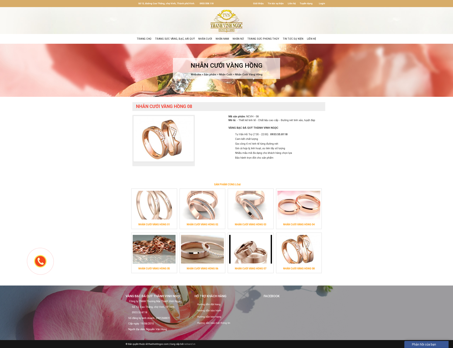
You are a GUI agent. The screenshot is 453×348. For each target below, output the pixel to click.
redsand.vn (189, 344)
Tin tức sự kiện (276, 3)
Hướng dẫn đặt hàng (208, 304)
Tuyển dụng (306, 3)
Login (321, 3)
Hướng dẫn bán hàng (209, 316)
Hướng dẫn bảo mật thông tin (213, 322)
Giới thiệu (258, 3)
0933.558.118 (206, 3)
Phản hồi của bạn (423, 344)
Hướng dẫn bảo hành (209, 310)
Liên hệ (292, 3)
